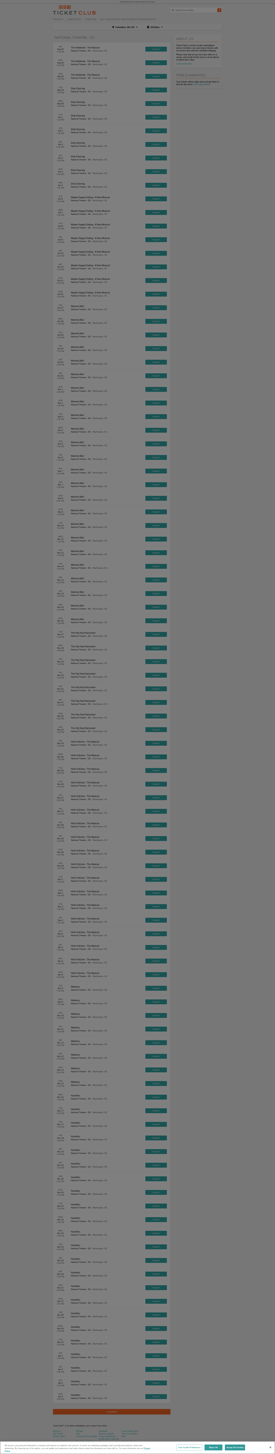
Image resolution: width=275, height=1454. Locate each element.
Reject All (213, 1447)
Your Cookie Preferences (189, 1447)
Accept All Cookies (234, 1447)
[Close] (270, 1447)
